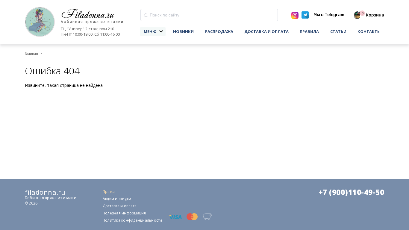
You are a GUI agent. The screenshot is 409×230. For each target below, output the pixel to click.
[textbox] (209, 15)
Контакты (369, 31)
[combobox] (209, 15)
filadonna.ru (45, 192)
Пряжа (109, 191)
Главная (31, 53)
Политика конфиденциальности (132, 220)
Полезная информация (124, 213)
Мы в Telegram (328, 14)
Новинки (183, 31)
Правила (309, 31)
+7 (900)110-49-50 (351, 192)
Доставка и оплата (266, 31)
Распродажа (219, 31)
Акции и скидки (117, 198)
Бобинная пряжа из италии (92, 21)
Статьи (338, 31)
